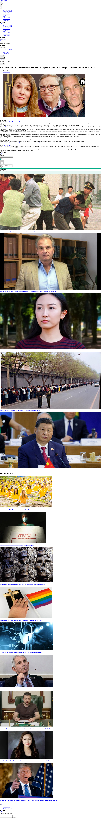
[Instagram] (4, 811)
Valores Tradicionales (7, 51)
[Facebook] (1, 45)
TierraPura (2, 40)
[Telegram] (4, 45)
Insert (14, 817)
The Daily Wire (7, 145)
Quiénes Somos (6, 807)
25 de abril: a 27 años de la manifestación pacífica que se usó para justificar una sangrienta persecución (20, 410)
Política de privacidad (7, 808)
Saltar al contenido (4, 0)
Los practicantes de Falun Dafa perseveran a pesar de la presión (15, 509)
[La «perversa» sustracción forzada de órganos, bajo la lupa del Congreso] (23, 542)
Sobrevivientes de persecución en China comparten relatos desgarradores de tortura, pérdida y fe (19, 231)
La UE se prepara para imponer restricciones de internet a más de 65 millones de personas (21, 652)
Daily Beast (6, 126)
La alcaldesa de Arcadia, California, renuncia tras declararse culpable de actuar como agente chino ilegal (24, 760)
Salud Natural (6, 52)
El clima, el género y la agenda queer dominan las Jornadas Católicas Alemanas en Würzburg (21, 620)
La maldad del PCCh (7, 49)
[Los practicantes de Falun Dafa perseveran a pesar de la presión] (26, 507)
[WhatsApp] (5, 120)
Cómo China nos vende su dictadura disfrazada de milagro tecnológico (13, 469)
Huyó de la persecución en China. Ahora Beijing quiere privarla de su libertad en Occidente (17, 350)
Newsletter (3, 39)
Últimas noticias (6, 53)
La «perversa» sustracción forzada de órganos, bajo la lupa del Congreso (17, 545)
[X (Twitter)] (2, 45)
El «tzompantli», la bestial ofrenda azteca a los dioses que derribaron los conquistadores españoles (22, 584)
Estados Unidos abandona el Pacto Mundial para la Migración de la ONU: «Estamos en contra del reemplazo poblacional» (28, 800)
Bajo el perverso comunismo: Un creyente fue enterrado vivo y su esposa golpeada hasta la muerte (27, 142)
